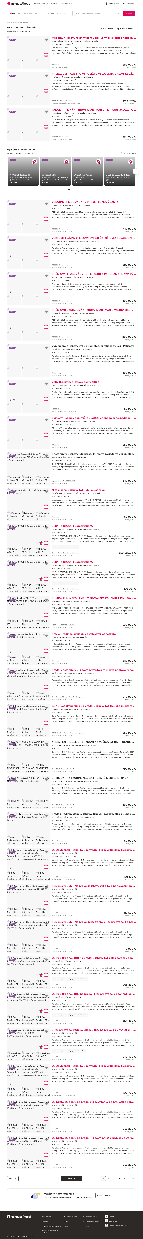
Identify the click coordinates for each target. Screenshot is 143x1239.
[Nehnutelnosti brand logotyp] (19, 3)
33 (133, 1178)
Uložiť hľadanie (127, 29)
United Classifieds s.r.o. (25, 1236)
